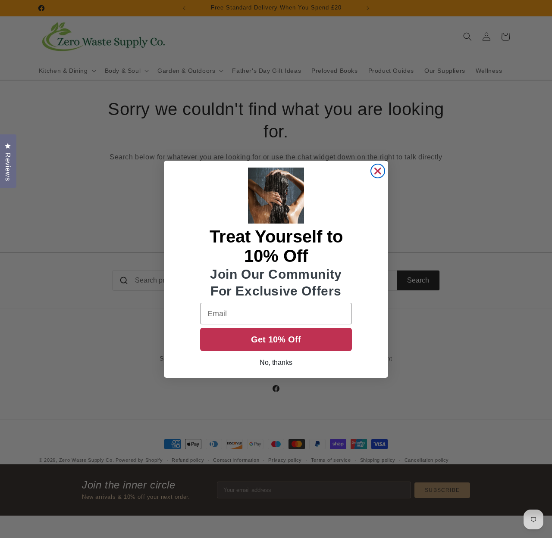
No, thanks (276, 362)
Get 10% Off (276, 339)
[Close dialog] (378, 171)
